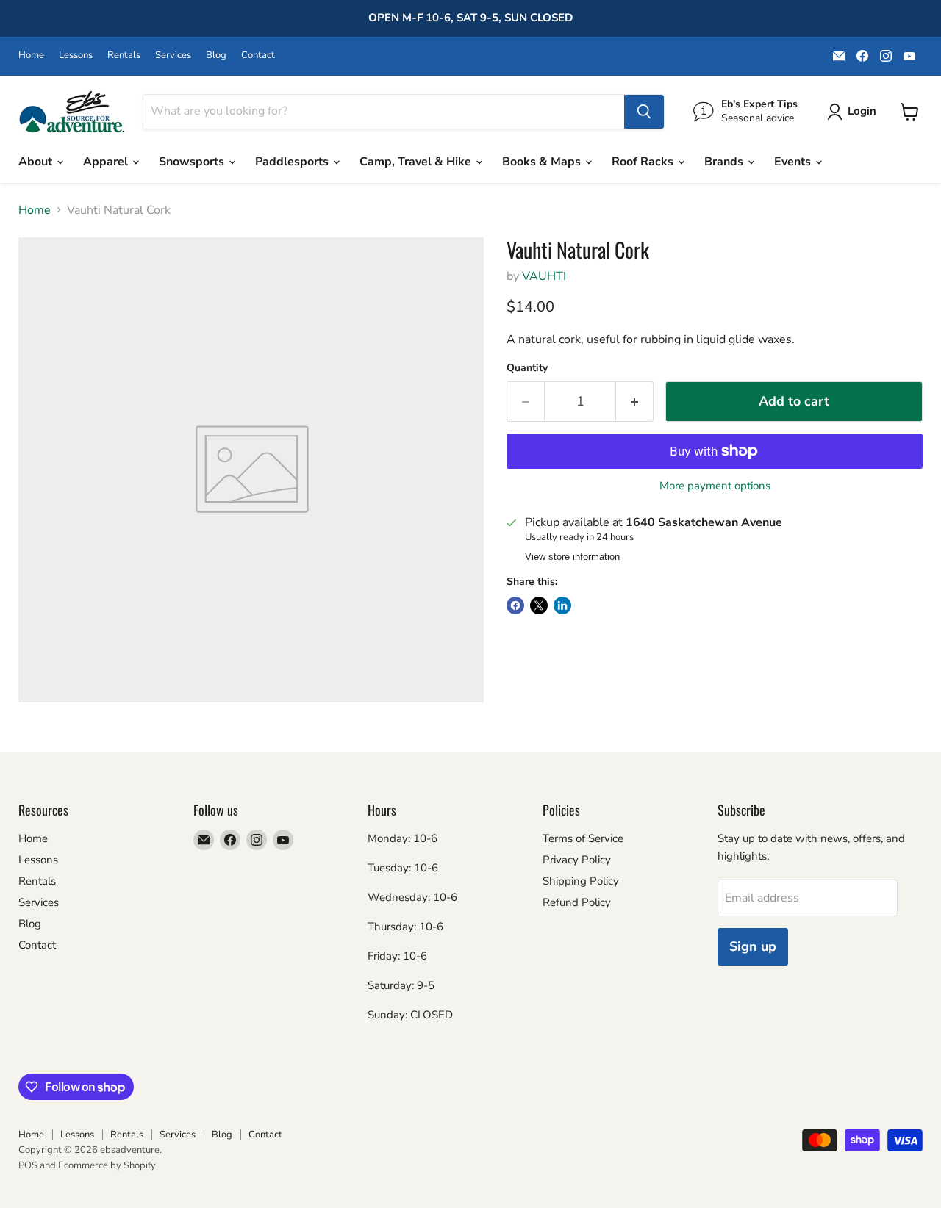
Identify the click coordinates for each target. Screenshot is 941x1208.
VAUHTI (544, 276)
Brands (725, 162)
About (36, 162)
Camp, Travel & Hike (416, 162)
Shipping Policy (581, 881)
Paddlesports (293, 162)
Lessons (76, 55)
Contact (258, 55)
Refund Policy (577, 902)
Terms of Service (583, 838)
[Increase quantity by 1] (635, 401)
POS (27, 1165)
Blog (216, 55)
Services (173, 55)
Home (31, 55)
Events (794, 162)
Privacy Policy (577, 859)
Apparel (107, 162)
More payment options (714, 486)
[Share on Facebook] (515, 605)
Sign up (752, 946)
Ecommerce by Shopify (107, 1165)
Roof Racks (644, 162)
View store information (572, 557)
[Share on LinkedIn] (562, 605)
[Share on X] (539, 605)
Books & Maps (543, 162)
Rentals (123, 55)
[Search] (644, 112)
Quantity (527, 368)
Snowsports (193, 162)
